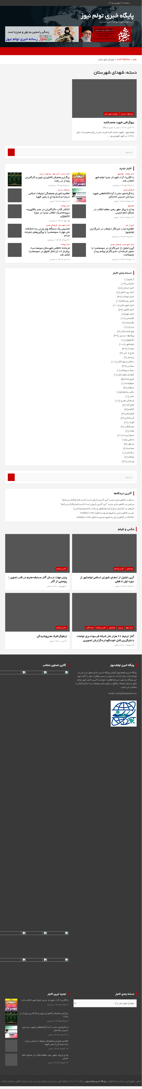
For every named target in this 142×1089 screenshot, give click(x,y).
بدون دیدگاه (108, 127)
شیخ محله (129, 379)
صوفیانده (129, 383)
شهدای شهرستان (111, 113)
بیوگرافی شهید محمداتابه (119, 122)
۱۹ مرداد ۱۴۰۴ (127, 259)
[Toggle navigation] (132, 51)
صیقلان (130, 388)
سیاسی (130, 366)
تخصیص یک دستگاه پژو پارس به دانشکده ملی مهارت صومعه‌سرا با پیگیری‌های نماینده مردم (47, 232)
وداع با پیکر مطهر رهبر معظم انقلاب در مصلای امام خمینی (114, 211)
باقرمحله (130, 323)
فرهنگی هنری (128, 189)
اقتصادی (130, 318)
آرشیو (131, 279)
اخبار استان (65, 173)
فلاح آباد (130, 405)
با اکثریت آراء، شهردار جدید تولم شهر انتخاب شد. (114, 179)
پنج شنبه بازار (127, 331)
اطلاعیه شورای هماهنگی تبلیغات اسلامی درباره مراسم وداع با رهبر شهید (49, 195)
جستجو (11, 152)
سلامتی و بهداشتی (125, 362)
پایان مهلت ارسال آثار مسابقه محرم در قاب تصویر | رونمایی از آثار (38, 579)
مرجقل (131, 444)
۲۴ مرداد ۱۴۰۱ (127, 645)
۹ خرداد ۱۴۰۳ (127, 586)
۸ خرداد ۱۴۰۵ (127, 185)
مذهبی (130, 440)
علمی (131, 396)
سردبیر (116, 185)
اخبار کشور (129, 310)
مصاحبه (130, 448)
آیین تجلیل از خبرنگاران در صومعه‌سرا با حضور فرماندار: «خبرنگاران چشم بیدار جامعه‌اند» (112, 251)
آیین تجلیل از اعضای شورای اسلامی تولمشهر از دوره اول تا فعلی (107, 579)
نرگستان (130, 453)
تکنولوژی (129, 340)
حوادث (130, 349)
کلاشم (131, 409)
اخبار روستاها (127, 301)
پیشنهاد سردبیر (127, 113)
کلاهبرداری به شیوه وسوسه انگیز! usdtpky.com (103, 513)
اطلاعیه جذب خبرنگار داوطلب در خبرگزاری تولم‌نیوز (112, 230)
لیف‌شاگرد (129, 427)
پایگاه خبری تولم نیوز (107, 15)
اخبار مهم (56, 173)
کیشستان (129, 414)
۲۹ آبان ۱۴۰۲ (127, 127)
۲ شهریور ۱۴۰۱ (60, 586)
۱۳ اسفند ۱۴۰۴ (127, 201)
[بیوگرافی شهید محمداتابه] (104, 98)
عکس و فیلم (128, 392)
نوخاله (131, 457)
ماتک (131, 431)
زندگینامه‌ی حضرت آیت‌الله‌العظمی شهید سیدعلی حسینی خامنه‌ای (113, 195)
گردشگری (129, 418)
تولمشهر (120, 173)
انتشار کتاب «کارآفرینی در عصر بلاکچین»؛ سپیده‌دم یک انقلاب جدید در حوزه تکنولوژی (48, 212)
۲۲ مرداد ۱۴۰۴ (63, 240)
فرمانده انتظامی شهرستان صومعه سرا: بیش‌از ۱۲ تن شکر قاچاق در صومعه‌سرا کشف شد (49, 251)
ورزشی (130, 461)
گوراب (131, 422)
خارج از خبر (130, 225)
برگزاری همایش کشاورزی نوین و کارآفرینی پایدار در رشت (47, 179)
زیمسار (130, 357)
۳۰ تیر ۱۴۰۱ (61, 641)
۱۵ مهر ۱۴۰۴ (64, 220)
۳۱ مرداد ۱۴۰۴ (127, 236)
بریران (131, 327)
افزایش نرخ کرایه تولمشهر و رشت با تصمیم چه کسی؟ (98, 509)
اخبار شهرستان (64, 225)
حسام (131, 500)
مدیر (117, 127)
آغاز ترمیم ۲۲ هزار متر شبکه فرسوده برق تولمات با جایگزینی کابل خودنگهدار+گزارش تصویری (105, 638)
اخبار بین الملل (127, 292)
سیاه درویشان (127, 370)
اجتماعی (130, 284)
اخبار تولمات (129, 173)
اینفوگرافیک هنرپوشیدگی (52, 636)
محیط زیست (128, 435)
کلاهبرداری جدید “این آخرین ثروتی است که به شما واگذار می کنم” (94, 500)
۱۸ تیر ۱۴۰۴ (64, 259)
